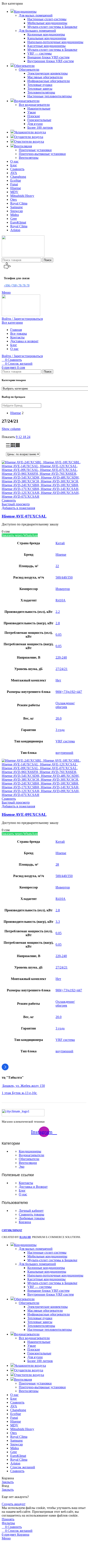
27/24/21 (61, 669)
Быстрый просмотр (16, 504)
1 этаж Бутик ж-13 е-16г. (19, 1093)
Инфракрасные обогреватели (48, 81)
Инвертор (63, 589)
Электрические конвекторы (47, 73)
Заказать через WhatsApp (20, 535)
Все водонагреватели (34, 104)
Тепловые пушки (39, 85)
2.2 (58, 611)
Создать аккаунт (13, 1504)
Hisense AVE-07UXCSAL (24, 516)
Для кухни (35, 124)
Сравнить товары (31, 1214)
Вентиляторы (28, 157)
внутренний (64, 752)
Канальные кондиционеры (46, 38)
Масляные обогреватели (45, 77)
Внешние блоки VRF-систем (48, 57)
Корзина (25, 1222)
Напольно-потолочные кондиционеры (55, 42)
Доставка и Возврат (33, 1186)
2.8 (58, 623)
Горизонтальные (39, 120)
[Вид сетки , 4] (18, 446)
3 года (60, 730)
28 (57, 864)
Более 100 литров (40, 127)
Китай (60, 543)
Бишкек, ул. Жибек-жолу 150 (23, 1085)
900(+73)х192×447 (69, 692)
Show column (11, 429)
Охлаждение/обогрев (65, 705)
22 (57, 566)
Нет (58, 680)
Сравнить (17, 1471)
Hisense (61, 554)
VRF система (65, 741)
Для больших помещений (37, 30)
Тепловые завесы (39, 88)
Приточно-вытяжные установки (42, 154)
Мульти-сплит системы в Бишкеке (52, 27)
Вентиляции (28, 1163)
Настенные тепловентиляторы (49, 96)
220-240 (61, 657)
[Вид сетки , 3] (13, 446)
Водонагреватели (31, 1155)
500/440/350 (64, 577)
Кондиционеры (30, 1151)
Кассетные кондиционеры (46, 46)
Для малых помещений (36, 15)
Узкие (31, 112)
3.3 (58, 921)
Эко (21, 1166)
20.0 (59, 718)
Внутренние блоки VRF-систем (50, 61)
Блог (22, 1190)
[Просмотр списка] (8, 446)
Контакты (26, 1183)
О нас (23, 1194)
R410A (61, 600)
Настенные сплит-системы (46, 19)
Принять (8, 1519)
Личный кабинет (31, 1210)
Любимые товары (32, 1218)
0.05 (59, 634)
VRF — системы (39, 53)
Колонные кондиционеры (46, 34)
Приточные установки (35, 150)
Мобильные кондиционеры (47, 23)
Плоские (33, 116)
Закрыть (8, 1482)
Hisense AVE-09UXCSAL (24, 814)
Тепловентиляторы (41, 92)
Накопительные (38, 108)
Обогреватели (29, 69)
